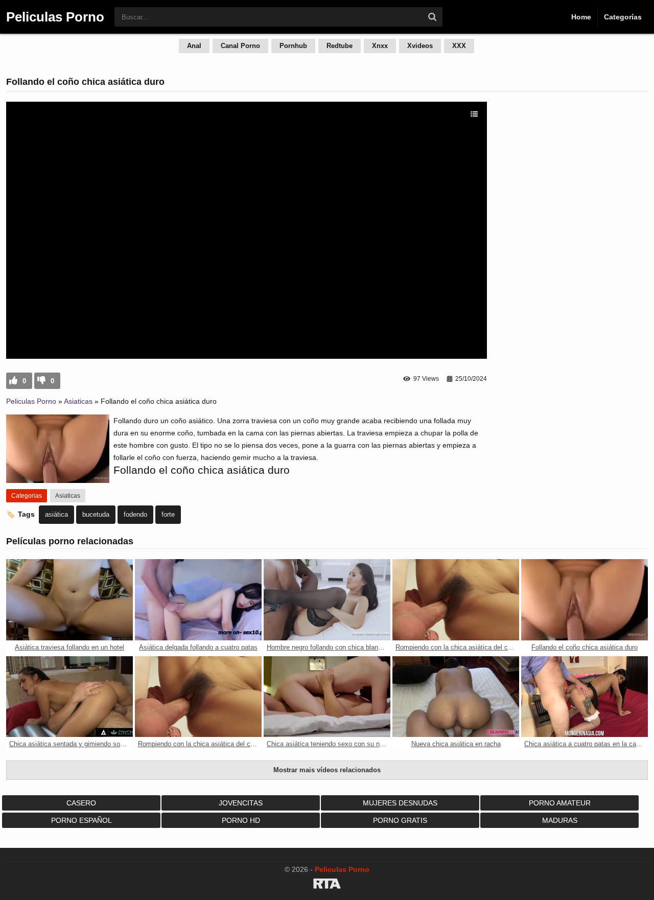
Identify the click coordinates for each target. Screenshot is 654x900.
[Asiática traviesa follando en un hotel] (69, 599)
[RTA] (327, 885)
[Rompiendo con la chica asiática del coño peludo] (455, 599)
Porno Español (81, 820)
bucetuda (95, 514)
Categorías (623, 17)
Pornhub (293, 46)
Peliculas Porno (31, 401)
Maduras (559, 820)
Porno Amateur (560, 803)
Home (581, 17)
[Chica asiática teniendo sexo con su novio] (327, 696)
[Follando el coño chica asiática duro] (584, 599)
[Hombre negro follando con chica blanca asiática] (327, 599)
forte (168, 514)
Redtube (339, 46)
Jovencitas (241, 803)
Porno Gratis (400, 820)
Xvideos (420, 46)
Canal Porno (240, 46)
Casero (81, 803)
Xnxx (380, 46)
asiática (56, 514)
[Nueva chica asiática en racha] (455, 696)
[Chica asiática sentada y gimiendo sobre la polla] (69, 696)
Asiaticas (78, 401)
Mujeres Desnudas (400, 803)
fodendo (135, 514)
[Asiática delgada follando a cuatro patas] (198, 599)
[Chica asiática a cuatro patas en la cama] (584, 696)
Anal (194, 46)
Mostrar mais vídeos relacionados (327, 770)
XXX (459, 46)
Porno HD (241, 820)
